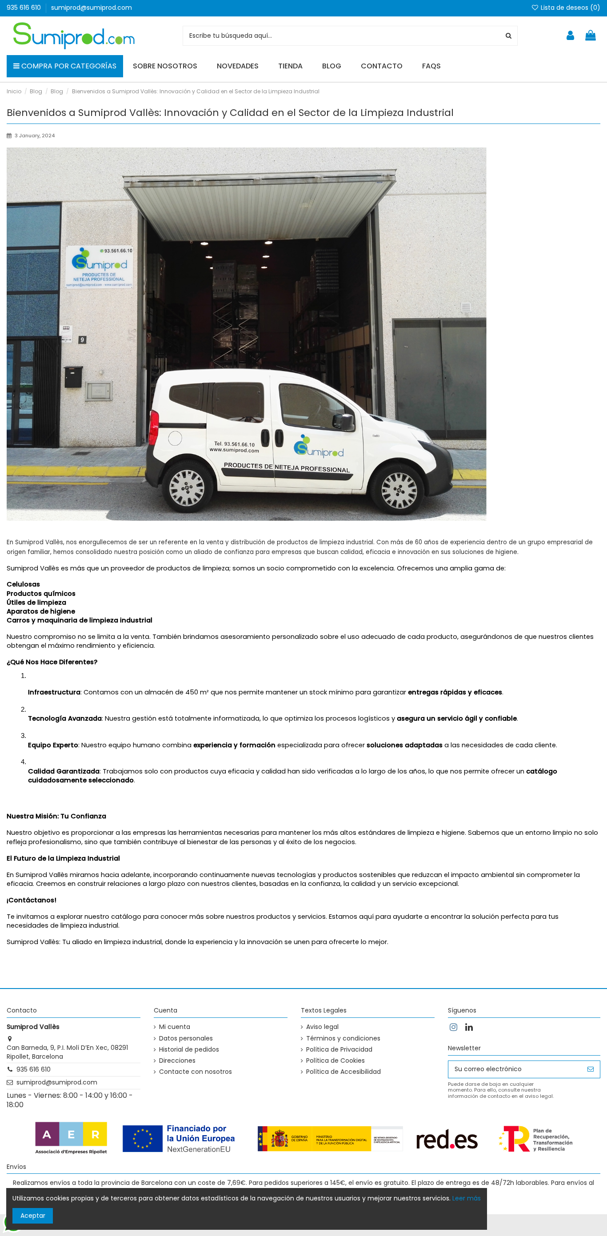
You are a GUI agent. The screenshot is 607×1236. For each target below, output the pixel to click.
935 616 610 (25, 7)
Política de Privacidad (339, 1049)
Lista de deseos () (569, 7)
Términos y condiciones (343, 1038)
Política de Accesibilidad (343, 1072)
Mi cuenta (174, 1027)
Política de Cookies (335, 1061)
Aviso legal (322, 1027)
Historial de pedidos (189, 1049)
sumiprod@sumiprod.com (91, 7)
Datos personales (186, 1038)
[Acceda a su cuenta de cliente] (570, 36)
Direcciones (177, 1061)
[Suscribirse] (590, 1069)
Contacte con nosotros (195, 1072)
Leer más (466, 1198)
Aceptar (32, 1215)
